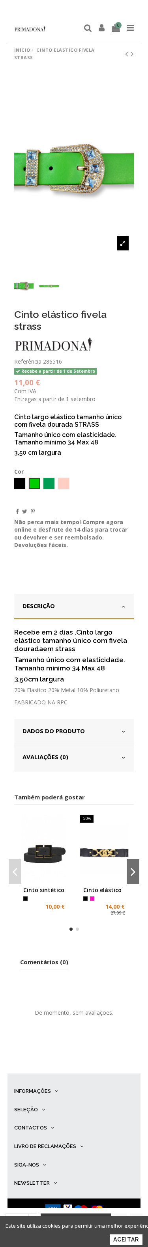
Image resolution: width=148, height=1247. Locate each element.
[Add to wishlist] (32, 880)
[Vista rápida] (55, 880)
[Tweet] (24, 511)
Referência (27, 361)
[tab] (74, 607)
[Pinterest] (33, 511)
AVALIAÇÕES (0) (45, 757)
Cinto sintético (43, 890)
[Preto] (25, 898)
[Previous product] (128, 53)
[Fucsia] (92, 898)
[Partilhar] (17, 511)
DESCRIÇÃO (38, 606)
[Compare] (44, 880)
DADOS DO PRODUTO (53, 731)
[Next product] (132, 53)
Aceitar (126, 1239)
